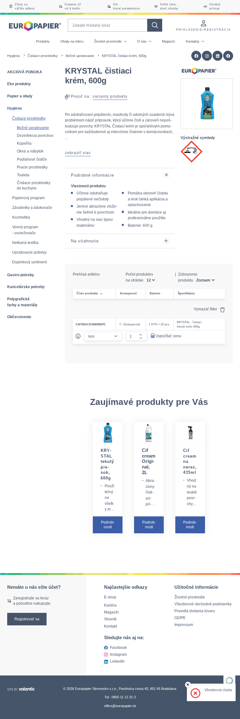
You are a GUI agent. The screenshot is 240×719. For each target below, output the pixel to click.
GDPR (179, 618)
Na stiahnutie (85, 241)
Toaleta (23, 175)
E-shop (110, 597)
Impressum (183, 625)
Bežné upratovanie (80, 56)
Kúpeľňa (24, 143)
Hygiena (13, 56)
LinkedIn (117, 661)
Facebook (118, 647)
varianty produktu (110, 96)
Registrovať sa (26, 619)
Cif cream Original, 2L (148, 461)
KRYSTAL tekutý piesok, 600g (107, 464)
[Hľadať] (154, 25)
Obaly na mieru (71, 41)
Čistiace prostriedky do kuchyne (33, 185)
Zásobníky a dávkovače (32, 207)
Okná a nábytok (30, 151)
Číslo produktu (87, 293)
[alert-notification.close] (188, 685)
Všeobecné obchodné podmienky (203, 604)
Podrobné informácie (92, 175)
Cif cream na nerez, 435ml (190, 461)
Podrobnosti (108, 524)
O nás (142, 41)
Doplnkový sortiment (29, 262)
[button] (228, 56)
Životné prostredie (108, 41)
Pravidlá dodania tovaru (194, 611)
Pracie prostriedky (32, 167)
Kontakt (110, 626)
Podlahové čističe (32, 159)
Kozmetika (21, 217)
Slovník (110, 619)
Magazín (168, 41)
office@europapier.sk (120, 705)
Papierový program (28, 198)
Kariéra (110, 605)
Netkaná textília (25, 243)
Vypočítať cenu (168, 336)
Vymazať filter (206, 309)
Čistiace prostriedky (43, 56)
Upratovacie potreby (29, 252)
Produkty (43, 41)
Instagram (118, 654)
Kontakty (193, 41)
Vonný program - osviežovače (25, 230)
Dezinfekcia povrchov (35, 135)
